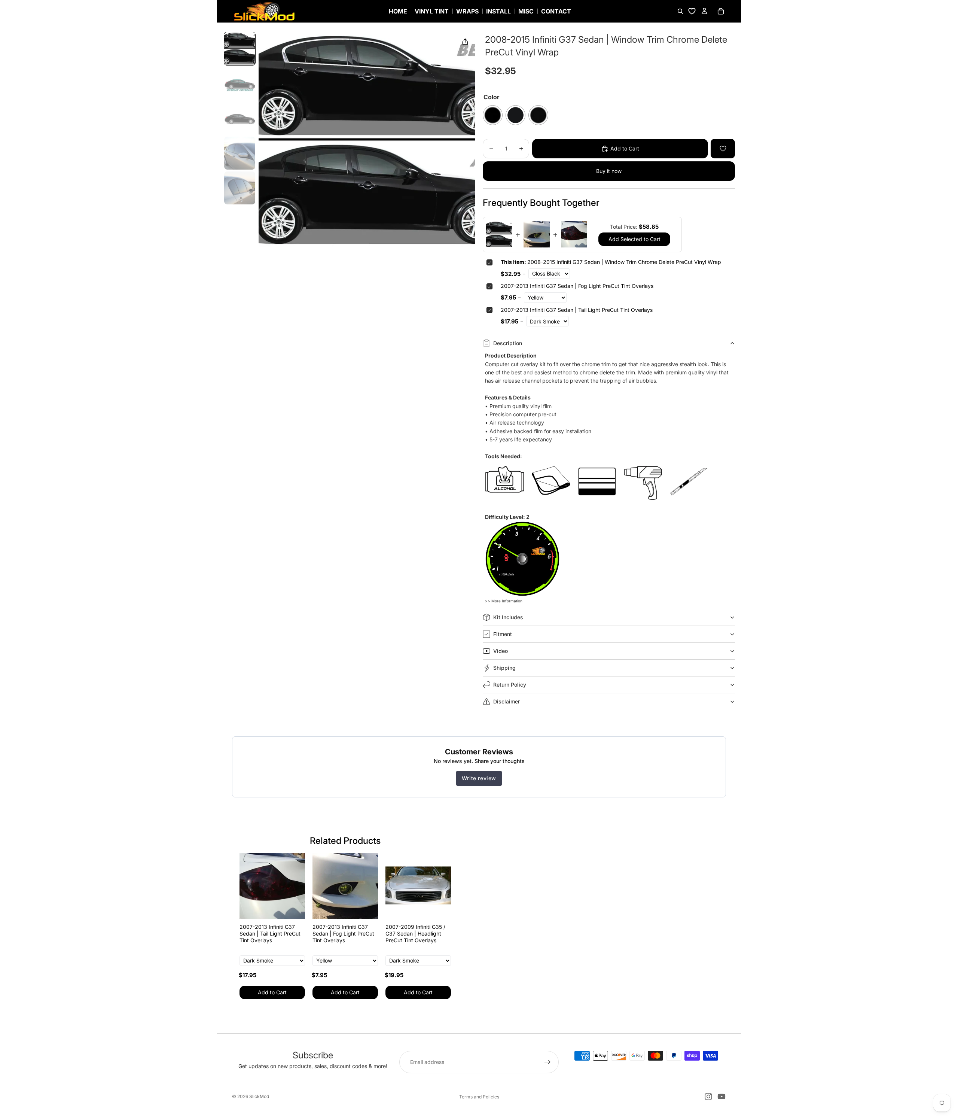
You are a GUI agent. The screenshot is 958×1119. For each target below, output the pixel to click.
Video (500, 651)
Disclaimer (506, 701)
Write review (479, 778)
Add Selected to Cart (634, 239)
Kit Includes (508, 617)
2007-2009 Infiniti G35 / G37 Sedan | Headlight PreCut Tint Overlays (415, 933)
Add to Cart (272, 992)
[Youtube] (721, 1096)
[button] (240, 49)
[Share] (465, 42)
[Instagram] (708, 1096)
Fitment (502, 634)
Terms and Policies (479, 1097)
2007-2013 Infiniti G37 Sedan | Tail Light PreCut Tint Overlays (577, 310)
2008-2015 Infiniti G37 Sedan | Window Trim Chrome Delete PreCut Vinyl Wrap (611, 262)
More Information (506, 601)
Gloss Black (493, 115)
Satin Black (538, 115)
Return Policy (509, 684)
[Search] (680, 11)
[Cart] (721, 11)
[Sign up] (547, 1062)
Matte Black (515, 115)
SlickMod (259, 1096)
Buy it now (609, 171)
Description (507, 343)
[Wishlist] (692, 11)
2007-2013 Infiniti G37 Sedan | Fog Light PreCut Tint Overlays (577, 286)
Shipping (504, 668)
